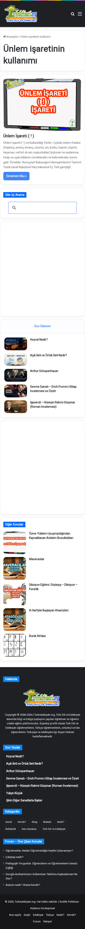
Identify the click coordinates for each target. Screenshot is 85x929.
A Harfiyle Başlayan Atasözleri (48, 610)
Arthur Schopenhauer (44, 371)
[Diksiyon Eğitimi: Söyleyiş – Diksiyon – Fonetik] (14, 594)
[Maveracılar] (14, 568)
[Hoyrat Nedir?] (15, 343)
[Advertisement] (42, 268)
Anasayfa (12, 36)
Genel (8, 822)
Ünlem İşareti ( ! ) (18, 135)
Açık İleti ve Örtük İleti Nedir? (48, 355)
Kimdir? (22, 822)
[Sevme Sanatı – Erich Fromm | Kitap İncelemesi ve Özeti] (15, 391)
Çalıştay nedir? (15, 857)
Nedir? (60, 822)
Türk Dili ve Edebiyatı (54, 829)
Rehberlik (10, 829)
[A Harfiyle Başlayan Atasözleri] (14, 619)
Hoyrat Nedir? (39, 339)
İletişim (47, 921)
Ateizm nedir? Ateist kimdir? (23, 884)
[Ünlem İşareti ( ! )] (42, 104)
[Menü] (80, 15)
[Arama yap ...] (73, 15)
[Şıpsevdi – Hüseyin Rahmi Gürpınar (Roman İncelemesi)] (15, 406)
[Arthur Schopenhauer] (15, 375)
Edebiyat (38, 914)
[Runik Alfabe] (14, 645)
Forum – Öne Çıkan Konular (23, 841)
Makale (47, 822)
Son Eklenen (42, 326)
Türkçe (50, 914)
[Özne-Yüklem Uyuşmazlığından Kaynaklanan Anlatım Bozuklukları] (14, 542)
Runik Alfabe (37, 636)
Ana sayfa (15, 914)
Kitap (34, 822)
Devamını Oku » (16, 176)
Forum (37, 921)
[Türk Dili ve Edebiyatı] (21, 14)
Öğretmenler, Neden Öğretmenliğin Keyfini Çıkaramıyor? (39, 850)
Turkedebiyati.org (25, 901)
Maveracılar (36, 559)
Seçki (27, 914)
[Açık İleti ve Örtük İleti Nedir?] (15, 359)
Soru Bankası (29, 829)
